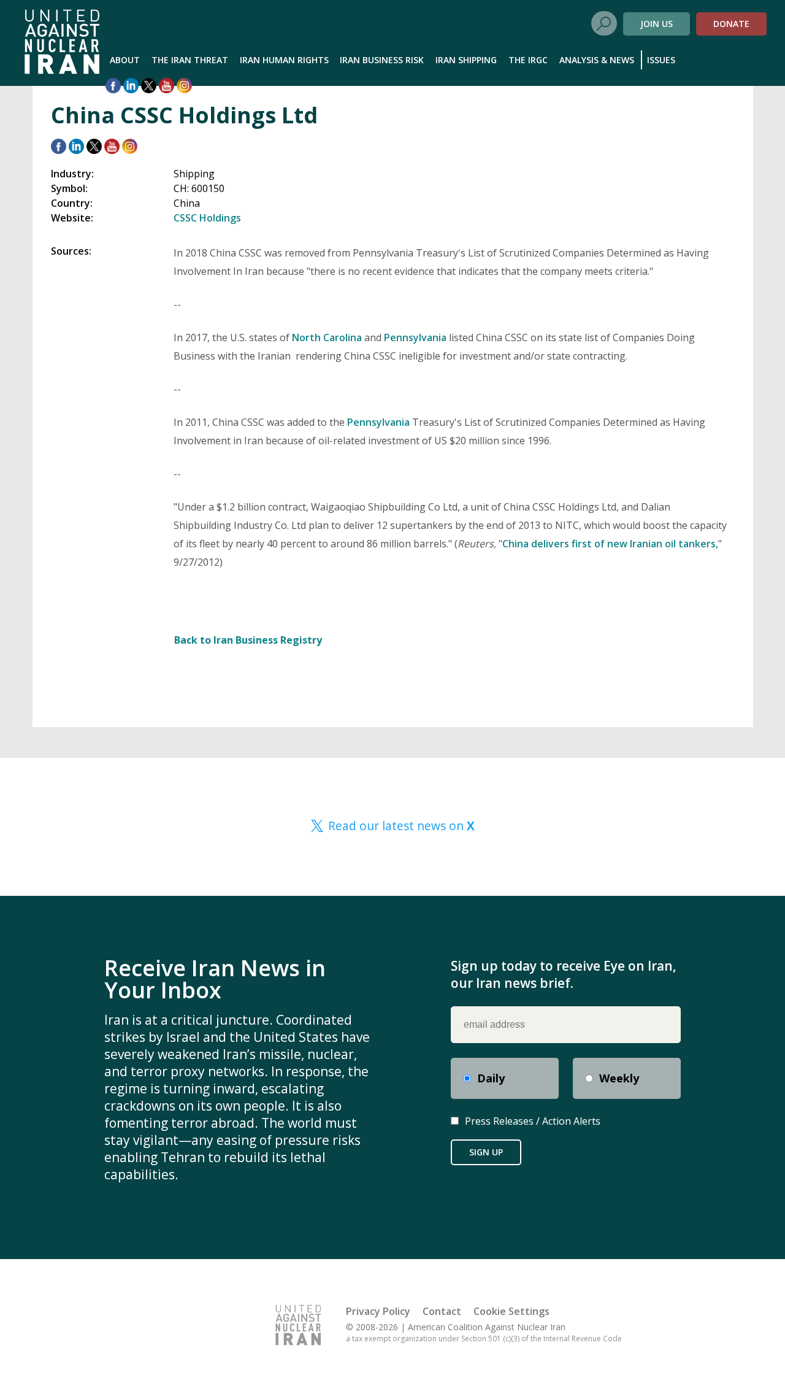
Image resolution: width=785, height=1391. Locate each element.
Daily (491, 1078)
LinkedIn (131, 85)
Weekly (619, 1078)
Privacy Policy (378, 1311)
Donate (731, 23)
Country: (72, 203)
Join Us (656, 23)
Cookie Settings (511, 1311)
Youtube (166, 85)
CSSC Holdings (207, 218)
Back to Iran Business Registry (248, 640)
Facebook (113, 85)
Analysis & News (596, 60)
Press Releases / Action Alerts (532, 1121)
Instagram (184, 85)
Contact (442, 1311)
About (125, 60)
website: (72, 218)
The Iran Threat (189, 60)
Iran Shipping (466, 60)
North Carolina (327, 337)
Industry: (72, 173)
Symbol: (69, 188)
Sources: (71, 251)
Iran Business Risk (382, 60)
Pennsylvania (416, 337)
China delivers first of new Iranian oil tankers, (610, 543)
